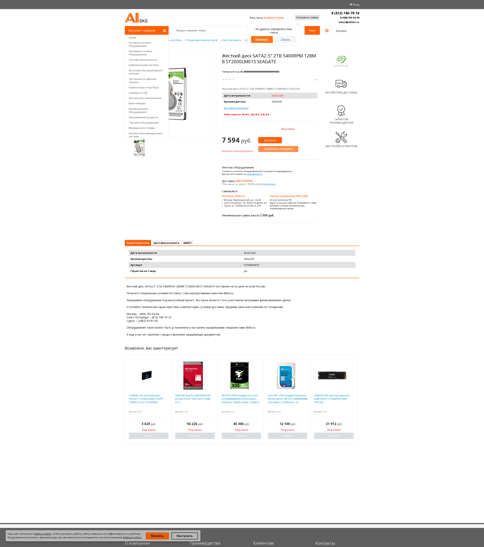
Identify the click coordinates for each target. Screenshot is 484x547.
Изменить (261, 39)
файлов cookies (132, 537)
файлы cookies (42, 533)
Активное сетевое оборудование (140, 44)
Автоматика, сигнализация (145, 98)
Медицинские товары (142, 128)
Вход (356, 4)
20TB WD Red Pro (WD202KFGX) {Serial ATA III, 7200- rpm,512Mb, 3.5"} (193, 399)
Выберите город (274, 17)
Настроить (185, 536)
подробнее (269, 184)
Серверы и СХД (138, 92)
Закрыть (285, 39)
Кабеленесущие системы (144, 65)
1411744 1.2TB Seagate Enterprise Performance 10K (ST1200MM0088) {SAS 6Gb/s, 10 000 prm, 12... (287, 399)
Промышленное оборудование (138, 110)
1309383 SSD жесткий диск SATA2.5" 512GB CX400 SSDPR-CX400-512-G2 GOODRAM (146, 399)
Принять (157, 536)
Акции (132, 37)
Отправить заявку (307, 17)
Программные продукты (143, 117)
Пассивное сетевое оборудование (140, 52)
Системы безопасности (143, 59)
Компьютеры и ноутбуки (144, 87)
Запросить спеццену (278, 148)
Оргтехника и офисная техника (142, 80)
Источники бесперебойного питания (146, 72)
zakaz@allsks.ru (348, 22)
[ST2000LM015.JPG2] (139, 147)
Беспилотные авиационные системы (146, 135)
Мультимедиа (137, 103)
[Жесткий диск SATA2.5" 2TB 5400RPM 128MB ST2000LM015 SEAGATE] (170, 121)
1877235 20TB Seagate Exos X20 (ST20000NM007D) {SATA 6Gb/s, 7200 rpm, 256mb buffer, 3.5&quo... (241, 399)
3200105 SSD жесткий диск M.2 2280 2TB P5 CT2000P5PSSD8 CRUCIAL (332, 399)
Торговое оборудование (144, 122)
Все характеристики (236, 108)
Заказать (270, 140)
